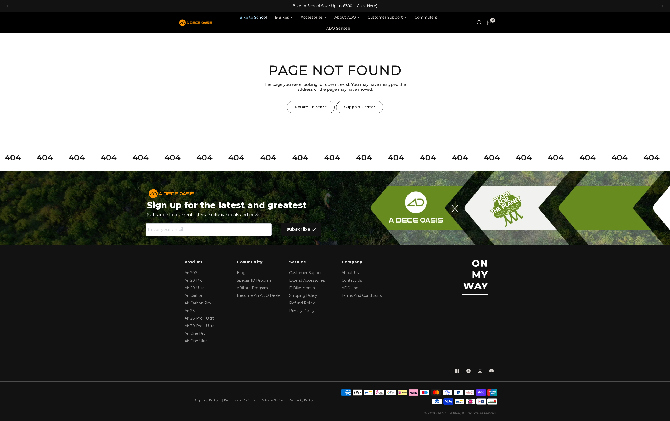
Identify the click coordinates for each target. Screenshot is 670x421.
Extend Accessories (307, 280)
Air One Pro (195, 333)
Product (194, 262)
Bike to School (253, 17)
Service (297, 262)
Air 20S (191, 272)
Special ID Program (254, 280)
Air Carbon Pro (198, 303)
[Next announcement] (662, 6)
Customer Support (385, 17)
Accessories (312, 17)
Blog (241, 272)
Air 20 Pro (194, 280)
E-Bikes (282, 17)
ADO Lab (350, 288)
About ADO (345, 17)
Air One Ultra (196, 341)
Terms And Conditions (362, 295)
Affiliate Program (252, 288)
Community (250, 262)
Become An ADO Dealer (259, 295)
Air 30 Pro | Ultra (199, 325)
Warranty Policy (301, 400)
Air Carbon (194, 295)
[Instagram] (480, 371)
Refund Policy (302, 303)
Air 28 (190, 310)
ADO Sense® (338, 28)
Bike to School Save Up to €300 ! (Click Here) (335, 6)
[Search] (479, 23)
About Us (350, 272)
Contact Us (352, 280)
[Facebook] (457, 371)
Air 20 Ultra (194, 288)
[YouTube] (491, 371)
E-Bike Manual (302, 288)
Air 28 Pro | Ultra (199, 318)
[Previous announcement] (7, 6)
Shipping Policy (303, 295)
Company (352, 262)
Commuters (426, 17)
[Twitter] (468, 371)
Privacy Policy (302, 310)
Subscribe (298, 229)
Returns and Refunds (240, 400)
